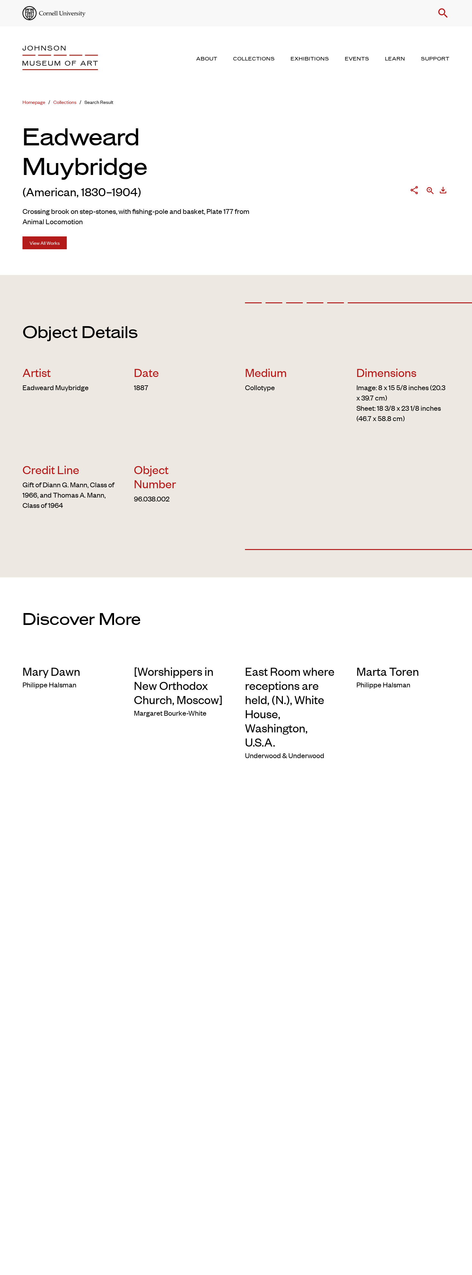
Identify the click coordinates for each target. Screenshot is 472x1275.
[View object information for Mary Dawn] (69, 653)
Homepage (33, 101)
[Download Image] (443, 191)
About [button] (206, 59)
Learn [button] (395, 59)
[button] (443, 13)
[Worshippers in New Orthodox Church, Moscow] (178, 685)
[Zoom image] (430, 191)
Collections (64, 101)
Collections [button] (254, 59)
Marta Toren (387, 671)
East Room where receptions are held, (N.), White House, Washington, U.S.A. (290, 706)
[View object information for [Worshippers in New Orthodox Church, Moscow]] (180, 653)
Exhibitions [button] (310, 59)
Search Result (98, 101)
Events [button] (357, 59)
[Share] (414, 191)
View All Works (45, 242)
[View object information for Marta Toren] (403, 653)
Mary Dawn (51, 671)
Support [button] (435, 59)
